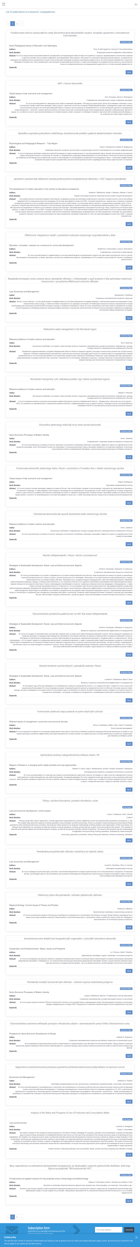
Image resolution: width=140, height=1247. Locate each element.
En (136, 4)
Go (128, 72)
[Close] (136, 1237)
